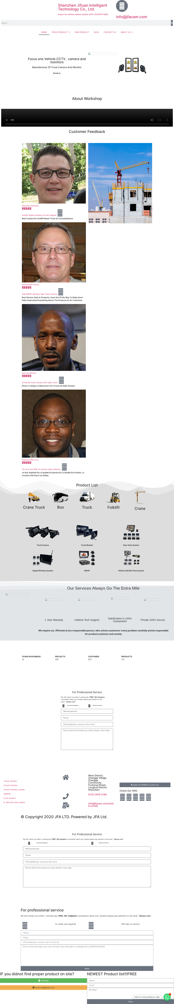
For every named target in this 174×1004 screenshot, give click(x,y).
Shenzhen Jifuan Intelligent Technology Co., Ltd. (82, 7)
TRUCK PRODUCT (60, 32)
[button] (43, 987)
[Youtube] (135, 797)
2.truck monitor (10, 785)
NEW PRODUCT (82, 32)
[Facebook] (142, 797)
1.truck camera (10, 781)
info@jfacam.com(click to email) (101, 804)
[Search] (172, 23)
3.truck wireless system (14, 789)
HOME (44, 32)
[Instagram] (149, 797)
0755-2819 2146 (97, 794)
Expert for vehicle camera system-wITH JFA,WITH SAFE (83, 14)
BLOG (96, 32)
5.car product (10, 798)
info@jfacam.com (131, 16)
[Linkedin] (122, 797)
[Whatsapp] (129, 797)
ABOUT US (125, 32)
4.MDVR (7, 794)
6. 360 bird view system (14, 802)
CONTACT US (110, 32)
